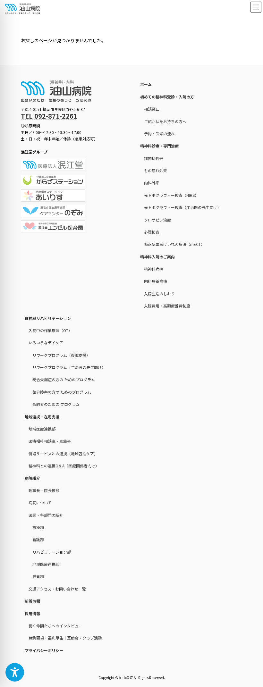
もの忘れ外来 (155, 170)
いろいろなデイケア (46, 342)
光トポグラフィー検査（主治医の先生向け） (182, 207)
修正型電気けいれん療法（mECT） (174, 244)
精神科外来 (153, 158)
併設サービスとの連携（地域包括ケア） (63, 453)
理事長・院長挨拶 (44, 490)
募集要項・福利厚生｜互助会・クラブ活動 (65, 638)
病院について (40, 502)
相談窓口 (151, 109)
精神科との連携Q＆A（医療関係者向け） (64, 465)
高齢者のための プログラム (56, 404)
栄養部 (38, 576)
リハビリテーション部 (51, 551)
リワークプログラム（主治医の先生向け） (69, 367)
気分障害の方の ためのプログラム (61, 392)
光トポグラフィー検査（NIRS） (171, 195)
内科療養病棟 (155, 281)
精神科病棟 (153, 269)
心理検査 (151, 232)
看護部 (38, 539)
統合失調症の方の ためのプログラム (63, 379)
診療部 (38, 527)
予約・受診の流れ (159, 133)
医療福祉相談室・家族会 (50, 441)
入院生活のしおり (159, 293)
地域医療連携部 (42, 428)
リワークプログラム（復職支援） (61, 354)
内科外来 (151, 182)
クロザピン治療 (157, 219)
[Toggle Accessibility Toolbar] (15, 672)
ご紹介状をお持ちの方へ (165, 121)
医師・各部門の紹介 (46, 514)
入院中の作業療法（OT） (50, 330)
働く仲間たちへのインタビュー (55, 625)
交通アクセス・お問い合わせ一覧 (57, 588)
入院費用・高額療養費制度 (167, 305)
